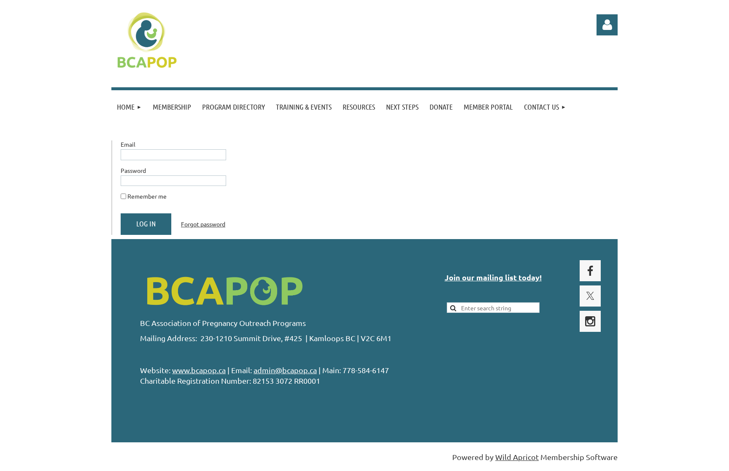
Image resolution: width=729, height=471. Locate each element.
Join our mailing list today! (493, 277)
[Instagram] (590, 321)
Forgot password (203, 224)
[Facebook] (590, 270)
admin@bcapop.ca (285, 370)
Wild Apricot (517, 456)
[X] (590, 296)
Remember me (147, 196)
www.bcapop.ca (199, 370)
